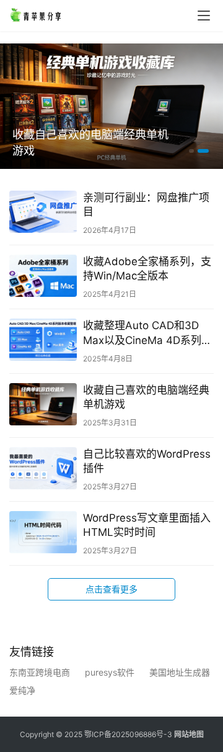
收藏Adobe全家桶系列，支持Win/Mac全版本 (147, 268)
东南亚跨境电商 (39, 672)
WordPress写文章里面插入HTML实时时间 (147, 525)
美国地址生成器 (179, 672)
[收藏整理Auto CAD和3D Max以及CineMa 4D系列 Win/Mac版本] (43, 340)
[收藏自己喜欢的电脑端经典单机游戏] (43, 404)
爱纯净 (22, 690)
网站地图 (189, 734)
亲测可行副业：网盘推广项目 (146, 204)
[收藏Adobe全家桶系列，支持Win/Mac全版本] (43, 276)
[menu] (204, 15)
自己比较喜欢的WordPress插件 (147, 461)
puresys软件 (109, 672)
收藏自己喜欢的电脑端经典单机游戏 (90, 142)
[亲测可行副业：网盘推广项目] (43, 212)
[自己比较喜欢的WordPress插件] (43, 468)
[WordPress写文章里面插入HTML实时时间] (43, 532)
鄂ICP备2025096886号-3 (128, 734)
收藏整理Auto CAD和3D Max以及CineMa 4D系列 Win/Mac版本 (142, 333)
